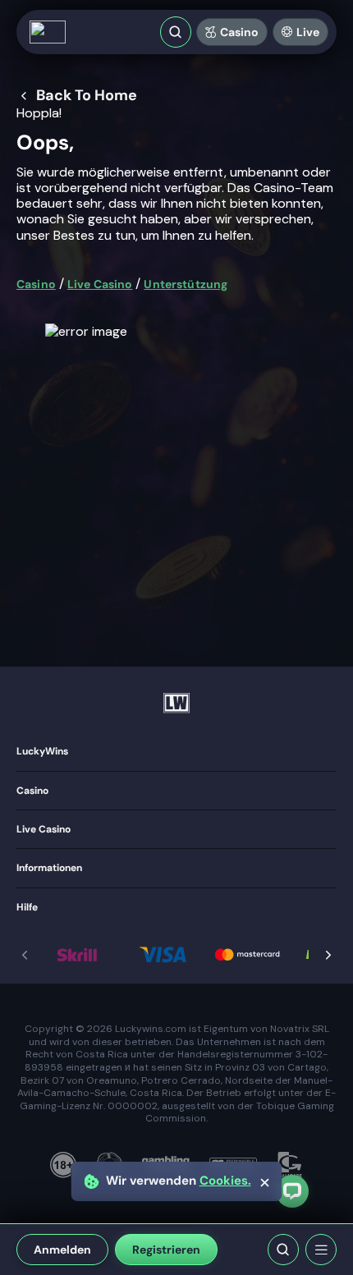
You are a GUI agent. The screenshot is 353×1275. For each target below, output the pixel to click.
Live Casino (100, 284)
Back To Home (86, 96)
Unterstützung (185, 284)
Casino (239, 32)
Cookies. (225, 1181)
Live (307, 32)
